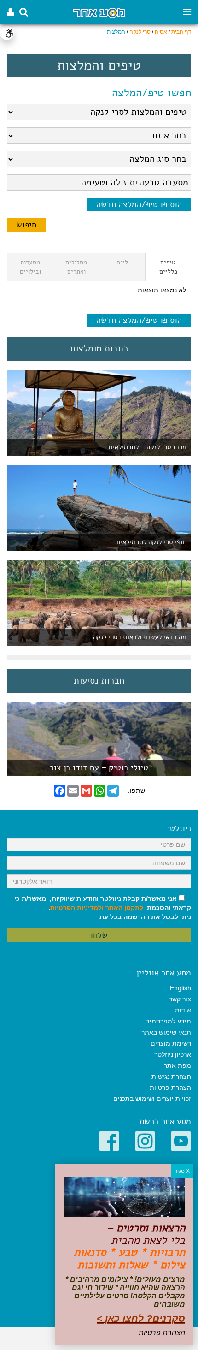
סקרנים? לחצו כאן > (141, 1318)
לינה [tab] (122, 262)
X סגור (182, 1171)
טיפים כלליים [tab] (168, 267)
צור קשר (180, 999)
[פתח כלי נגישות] (7, 33)
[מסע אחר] (99, 12)
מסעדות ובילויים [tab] (30, 267)
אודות (183, 1010)
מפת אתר (177, 1065)
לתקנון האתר (124, 907)
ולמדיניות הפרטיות (77, 907)
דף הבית (181, 32)
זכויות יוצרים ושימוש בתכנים (152, 1098)
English (180, 988)
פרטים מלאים (99, 771)
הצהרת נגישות (171, 1076)
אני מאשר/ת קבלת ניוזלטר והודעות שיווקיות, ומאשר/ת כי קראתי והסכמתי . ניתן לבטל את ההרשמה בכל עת (102, 908)
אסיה (161, 32)
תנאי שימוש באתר (166, 1032)
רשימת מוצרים (171, 1043)
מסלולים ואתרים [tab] (76, 267)
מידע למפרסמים (168, 1021)
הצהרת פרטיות (170, 1087)
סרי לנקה (140, 32)
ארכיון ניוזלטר (172, 1054)
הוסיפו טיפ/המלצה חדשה (139, 204)
